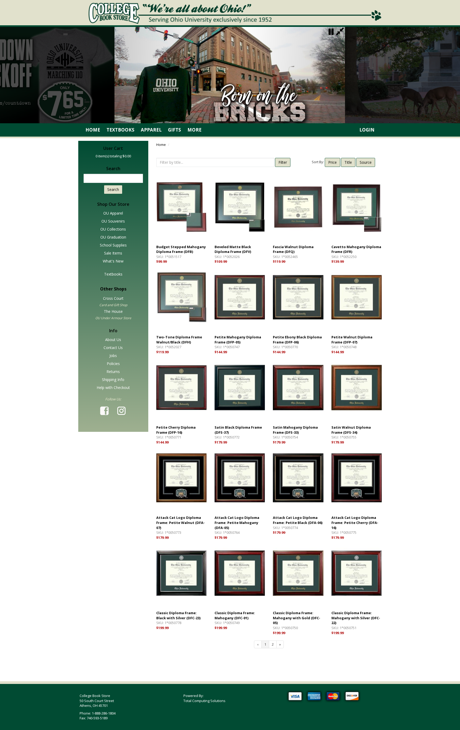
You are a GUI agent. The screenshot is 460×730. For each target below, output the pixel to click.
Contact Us (113, 347)
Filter (282, 162)
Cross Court (113, 298)
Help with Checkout (113, 387)
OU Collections (113, 229)
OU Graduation (113, 237)
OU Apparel (113, 213)
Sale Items (113, 253)
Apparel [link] (151, 130)
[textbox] (113, 178)
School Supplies (113, 245)
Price (332, 162)
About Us (113, 339)
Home (161, 144)
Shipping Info (113, 379)
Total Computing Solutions (204, 700)
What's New (113, 261)
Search (113, 189)
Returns (113, 371)
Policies (113, 363)
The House (113, 311)
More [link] (194, 130)
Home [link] (92, 130)
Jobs (113, 355)
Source (366, 162)
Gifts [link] (174, 130)
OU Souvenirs (113, 221)
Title (348, 162)
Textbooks (113, 274)
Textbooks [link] (120, 130)
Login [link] (367, 130)
